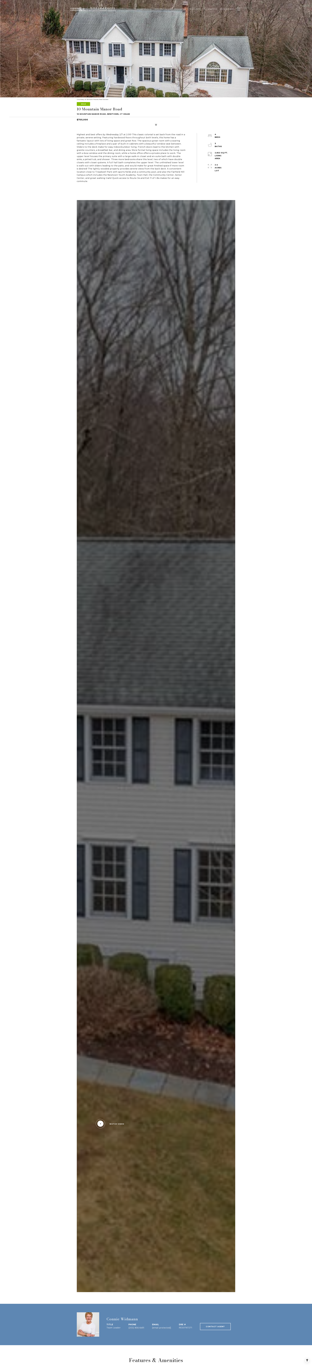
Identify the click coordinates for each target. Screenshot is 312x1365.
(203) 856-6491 (136, 1328)
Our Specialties (163, 9)
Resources (196, 9)
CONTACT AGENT (215, 1326)
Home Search (144, 9)
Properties (180, 9)
